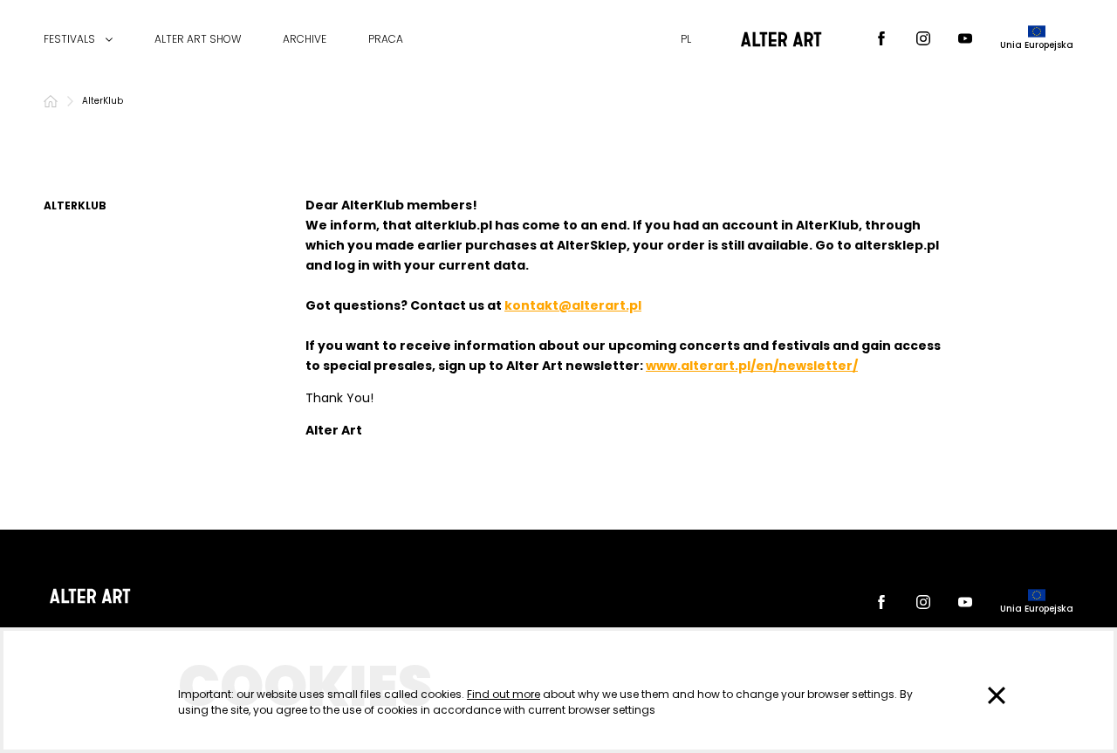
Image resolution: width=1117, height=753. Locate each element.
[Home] (51, 101)
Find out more (503, 694)
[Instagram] (923, 39)
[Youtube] (965, 39)
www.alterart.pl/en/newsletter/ (752, 365)
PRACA (385, 39)
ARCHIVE (304, 39)
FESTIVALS (69, 39)
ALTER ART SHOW (197, 39)
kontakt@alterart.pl (572, 305)
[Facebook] (881, 39)
